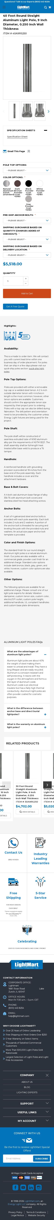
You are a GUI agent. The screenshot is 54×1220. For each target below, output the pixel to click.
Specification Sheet (17, 136)
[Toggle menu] (4, 7)
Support (27, 1103)
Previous (5, 111)
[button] (27, 130)
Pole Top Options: (15, 165)
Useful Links (27, 1112)
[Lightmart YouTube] (23, 1187)
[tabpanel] (27, 785)
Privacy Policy (15, 1212)
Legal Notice (17, 1215)
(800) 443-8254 (42, 2)
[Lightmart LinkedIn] (31, 1187)
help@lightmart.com (18, 1016)
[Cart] (49, 7)
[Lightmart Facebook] (15, 1187)
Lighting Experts (27, 1092)
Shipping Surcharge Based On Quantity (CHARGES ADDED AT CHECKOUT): (22, 230)
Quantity (9, 273)
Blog (27, 1087)
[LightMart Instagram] (39, 1187)
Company (27, 1075)
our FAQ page (14, 913)
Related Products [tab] (22, 743)
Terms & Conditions (36, 1212)
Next (49, 111)
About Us (27, 1082)
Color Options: (14, 177)
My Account (27, 1121)
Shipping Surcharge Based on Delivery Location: (22, 248)
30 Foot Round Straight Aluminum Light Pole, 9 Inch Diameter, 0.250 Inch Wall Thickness (27, 792)
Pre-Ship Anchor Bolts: (19, 215)
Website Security (36, 1215)
